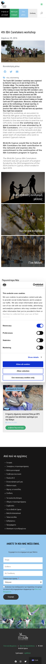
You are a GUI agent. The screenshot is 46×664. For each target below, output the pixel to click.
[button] (5, 71)
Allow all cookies (23, 364)
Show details (33, 357)
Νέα (7, 78)
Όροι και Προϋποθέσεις (27, 646)
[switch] (40, 333)
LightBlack (27, 653)
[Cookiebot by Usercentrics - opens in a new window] (33, 284)
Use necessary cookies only (23, 378)
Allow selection (23, 371)
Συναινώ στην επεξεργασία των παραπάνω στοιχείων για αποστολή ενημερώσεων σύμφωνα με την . (22, 589)
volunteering (14, 78)
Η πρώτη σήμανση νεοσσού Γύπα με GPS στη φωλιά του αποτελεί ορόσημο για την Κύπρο (22, 417)
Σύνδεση (33, 13)
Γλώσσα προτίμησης (10, 578)
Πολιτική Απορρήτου (10, 646)
